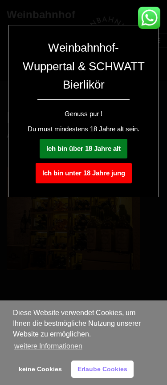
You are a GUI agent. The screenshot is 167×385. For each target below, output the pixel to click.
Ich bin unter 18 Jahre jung (83, 173)
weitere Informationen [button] (48, 346)
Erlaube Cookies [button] (102, 369)
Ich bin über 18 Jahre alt (83, 148)
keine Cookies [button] (40, 369)
